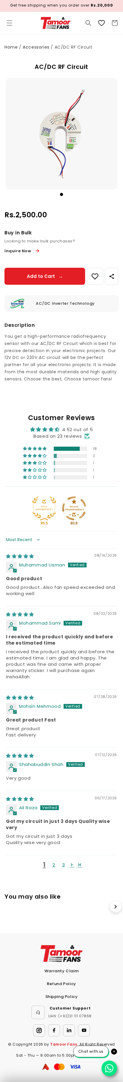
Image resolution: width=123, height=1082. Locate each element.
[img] (20, 556)
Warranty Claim (61, 971)
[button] (9, 23)
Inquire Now (17, 251)
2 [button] (54, 865)
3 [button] (63, 865)
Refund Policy (61, 984)
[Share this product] (112, 276)
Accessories (36, 47)
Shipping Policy (61, 996)
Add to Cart (45, 276)
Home (11, 47)
